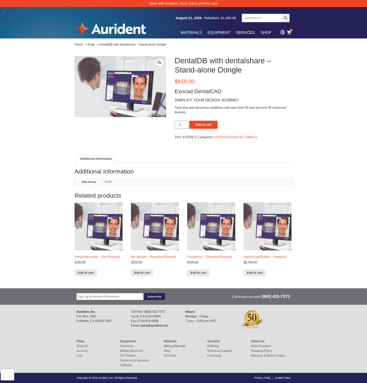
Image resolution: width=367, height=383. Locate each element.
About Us (258, 341)
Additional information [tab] (96, 158)
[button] (159, 62)
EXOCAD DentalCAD (229, 137)
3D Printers (127, 355)
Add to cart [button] (86, 272)
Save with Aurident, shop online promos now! (183, 3)
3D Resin (170, 355)
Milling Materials (175, 346)
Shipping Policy (261, 350)
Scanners (126, 346)
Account (82, 350)
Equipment (219, 32)
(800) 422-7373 (276, 296)
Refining (213, 346)
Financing (214, 355)
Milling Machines (131, 350)
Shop (266, 32)
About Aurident (261, 346)
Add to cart (203, 124)
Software (251, 137)
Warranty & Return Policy (268, 355)
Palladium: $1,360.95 (220, 18)
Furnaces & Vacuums (134, 360)
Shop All (82, 346)
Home (79, 44)
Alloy (167, 350)
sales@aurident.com (154, 325)
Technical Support (219, 350)
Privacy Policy (262, 377)
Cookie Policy (283, 377)
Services (245, 32)
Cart (79, 355)
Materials (191, 32)
